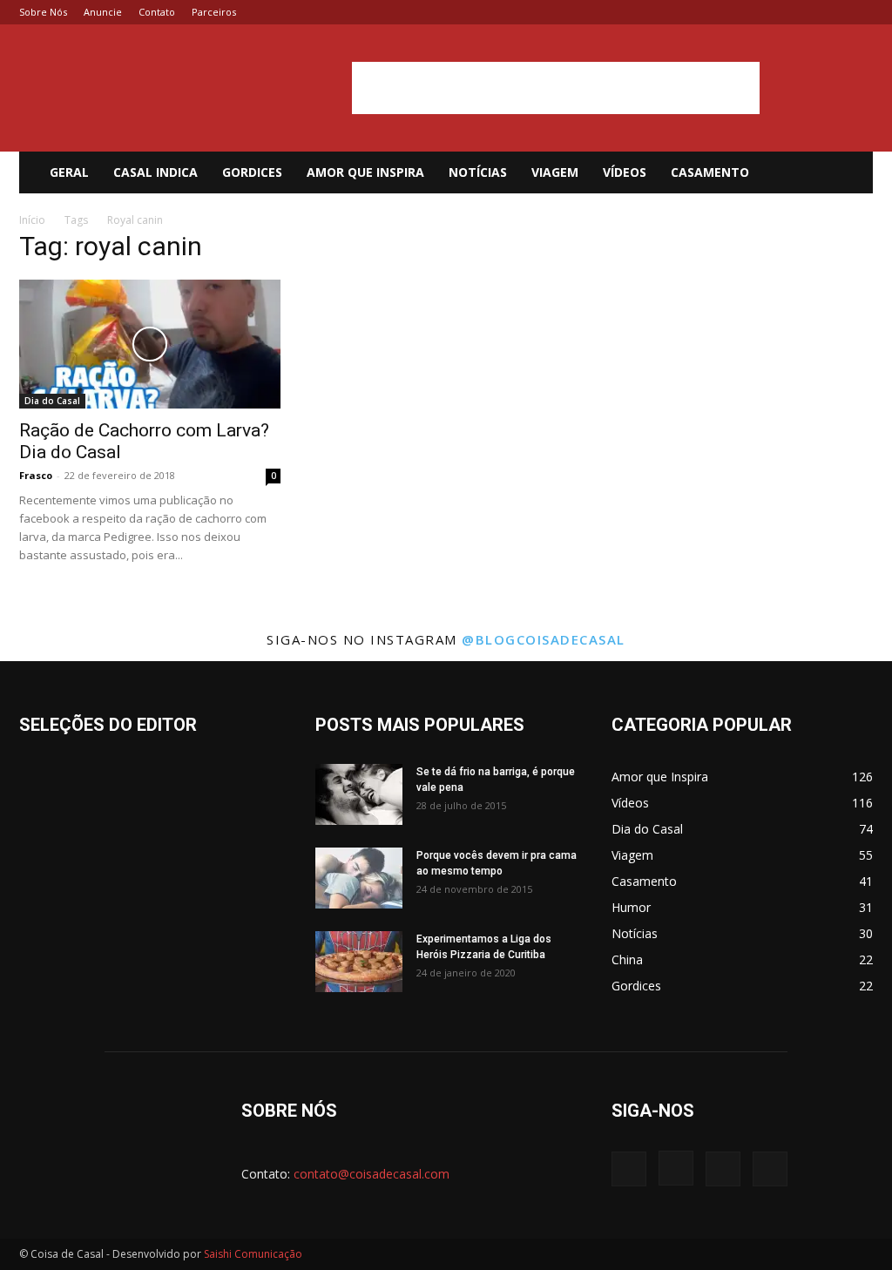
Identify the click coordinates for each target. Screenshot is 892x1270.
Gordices (252, 172)
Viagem (554, 172)
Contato (157, 11)
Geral (69, 172)
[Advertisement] (556, 88)
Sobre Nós (43, 11)
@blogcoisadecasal (543, 639)
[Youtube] (860, 12)
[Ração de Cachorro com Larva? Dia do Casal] (149, 344)
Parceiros (214, 11)
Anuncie (103, 11)
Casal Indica (155, 172)
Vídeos (624, 172)
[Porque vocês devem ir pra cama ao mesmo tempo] (358, 878)
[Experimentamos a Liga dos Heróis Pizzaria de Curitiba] (358, 961)
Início (32, 220)
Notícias (478, 172)
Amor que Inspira (365, 172)
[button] (852, 174)
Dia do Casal (52, 401)
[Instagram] (802, 12)
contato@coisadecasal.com (371, 1173)
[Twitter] (831, 12)
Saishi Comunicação (253, 1253)
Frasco (35, 475)
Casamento (710, 172)
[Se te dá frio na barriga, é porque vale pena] (358, 794)
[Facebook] (773, 12)
